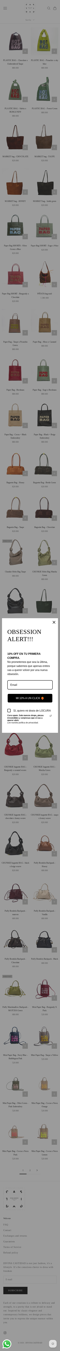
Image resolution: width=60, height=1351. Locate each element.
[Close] (54, 622)
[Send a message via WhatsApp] (7, 1344)
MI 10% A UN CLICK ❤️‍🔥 (30, 698)
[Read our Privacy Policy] (51, 716)
